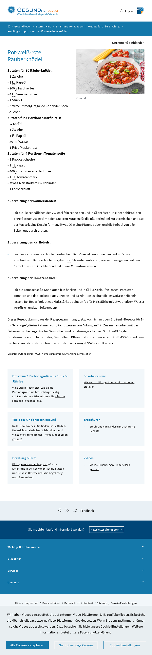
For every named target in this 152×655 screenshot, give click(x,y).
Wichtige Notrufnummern (24, 547)
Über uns (13, 582)
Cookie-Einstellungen (116, 626)
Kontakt (88, 603)
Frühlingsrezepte (18, 31)
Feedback (87, 511)
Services (13, 570)
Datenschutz (72, 603)
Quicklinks (14, 559)
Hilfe (18, 603)
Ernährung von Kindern (69, 26)
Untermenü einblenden (128, 42)
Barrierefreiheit (51, 603)
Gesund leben (22, 26)
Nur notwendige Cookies (76, 645)
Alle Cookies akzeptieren (27, 645)
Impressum (32, 603)
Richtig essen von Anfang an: (29, 464)
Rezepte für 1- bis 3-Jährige (104, 26)
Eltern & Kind (43, 26)
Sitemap (102, 603)
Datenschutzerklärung (96, 632)
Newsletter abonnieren (105, 529)
